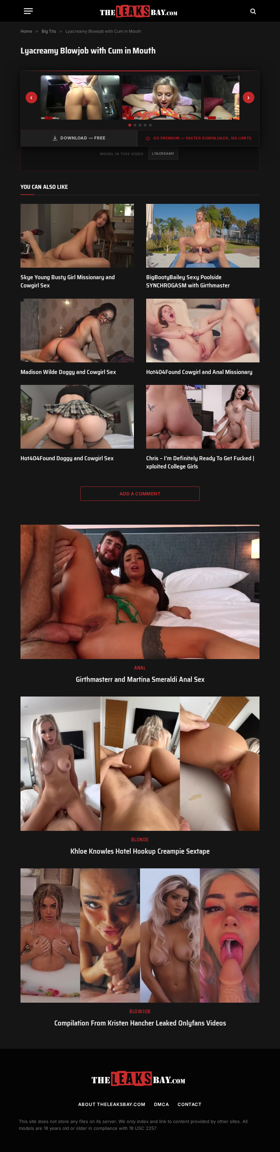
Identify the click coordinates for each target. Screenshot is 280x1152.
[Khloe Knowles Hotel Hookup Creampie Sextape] (140, 764)
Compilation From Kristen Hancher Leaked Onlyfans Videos (140, 1023)
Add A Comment (140, 493)
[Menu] (28, 11)
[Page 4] (145, 125)
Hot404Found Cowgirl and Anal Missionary (199, 372)
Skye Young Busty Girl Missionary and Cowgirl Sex (67, 281)
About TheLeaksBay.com (111, 1104)
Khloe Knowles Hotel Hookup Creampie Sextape (140, 851)
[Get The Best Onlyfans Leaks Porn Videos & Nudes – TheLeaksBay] (140, 11)
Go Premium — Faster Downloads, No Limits (202, 138)
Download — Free (83, 137)
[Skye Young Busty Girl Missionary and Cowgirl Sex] (77, 236)
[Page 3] (140, 125)
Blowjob (140, 1011)
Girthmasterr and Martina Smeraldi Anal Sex (140, 680)
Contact (190, 1104)
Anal (140, 668)
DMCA (161, 1104)
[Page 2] (135, 125)
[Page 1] (129, 125)
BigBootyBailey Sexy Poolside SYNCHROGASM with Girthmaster (188, 281)
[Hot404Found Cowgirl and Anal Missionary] (203, 330)
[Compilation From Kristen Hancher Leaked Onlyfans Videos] (140, 935)
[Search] (252, 11)
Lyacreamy (163, 153)
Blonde (140, 839)
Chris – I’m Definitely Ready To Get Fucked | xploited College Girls (200, 462)
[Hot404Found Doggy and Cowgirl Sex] (77, 417)
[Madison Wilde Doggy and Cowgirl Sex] (77, 330)
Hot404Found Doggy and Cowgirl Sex (67, 458)
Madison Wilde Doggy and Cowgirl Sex (68, 372)
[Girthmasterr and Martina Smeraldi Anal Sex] (140, 592)
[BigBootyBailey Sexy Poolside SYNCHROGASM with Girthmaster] (203, 236)
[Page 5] (150, 125)
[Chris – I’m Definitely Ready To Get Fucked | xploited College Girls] (203, 417)
